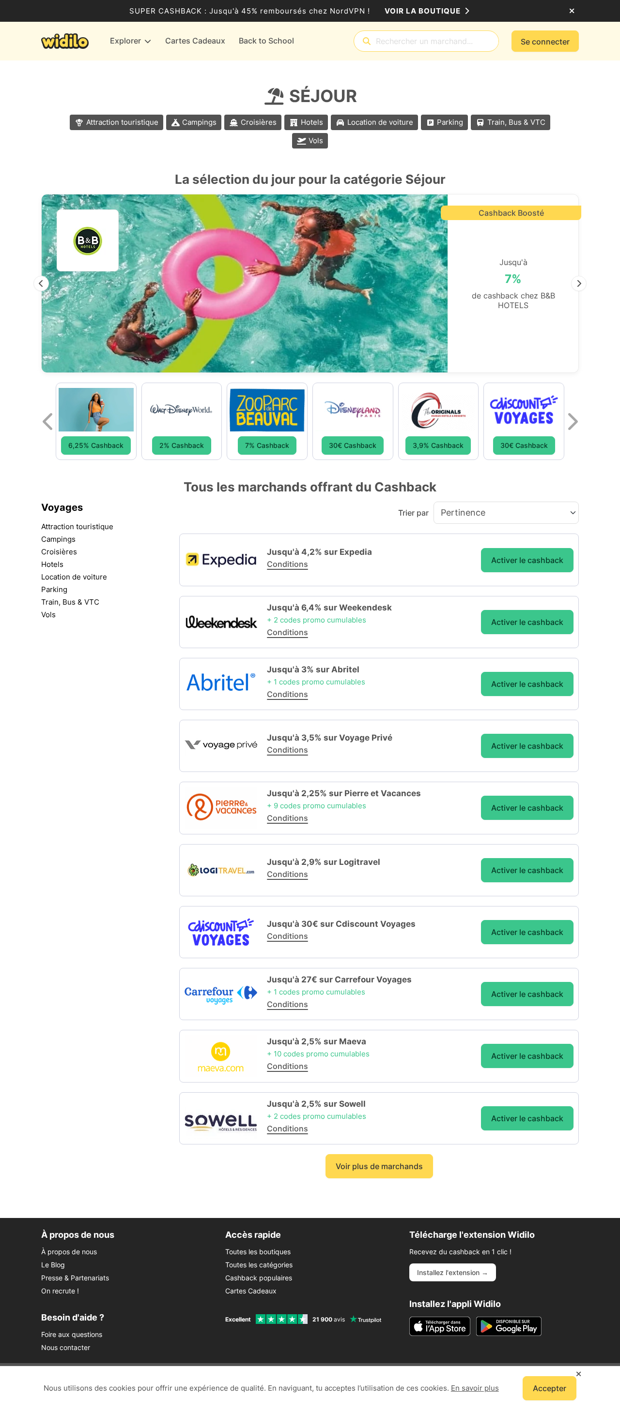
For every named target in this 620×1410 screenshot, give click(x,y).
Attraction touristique (122, 122)
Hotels (312, 122)
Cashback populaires (258, 1278)
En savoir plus (475, 1388)
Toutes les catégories (259, 1265)
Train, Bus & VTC (516, 122)
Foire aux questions (71, 1334)
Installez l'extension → (452, 1272)
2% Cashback (181, 445)
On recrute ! (60, 1291)
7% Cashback (267, 445)
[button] (41, 283)
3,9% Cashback (438, 445)
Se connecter (545, 41)
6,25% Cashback (96, 445)
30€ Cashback (352, 445)
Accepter (549, 1388)
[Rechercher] (367, 41)
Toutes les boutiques (258, 1251)
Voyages (62, 507)
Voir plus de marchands (379, 1166)
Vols (316, 140)
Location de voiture (380, 122)
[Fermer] (571, 11)
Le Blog (53, 1265)
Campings (199, 122)
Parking (450, 122)
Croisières (259, 122)
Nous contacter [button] (65, 1347)
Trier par (413, 513)
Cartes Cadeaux (251, 1291)
